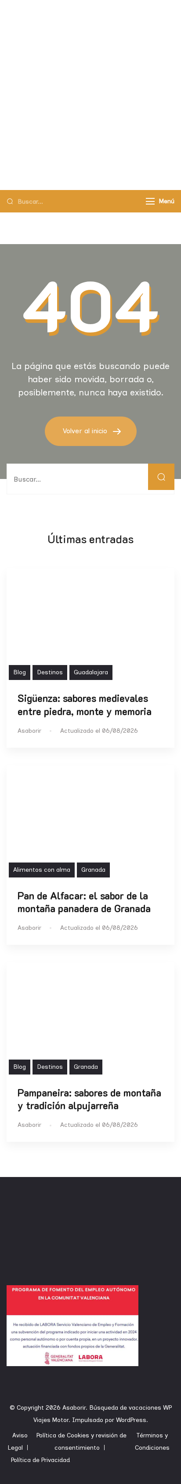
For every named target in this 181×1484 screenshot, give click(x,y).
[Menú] (150, 201)
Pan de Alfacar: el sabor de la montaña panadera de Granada (84, 902)
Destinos (50, 672)
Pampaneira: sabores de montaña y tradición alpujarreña (89, 1099)
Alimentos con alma (41, 870)
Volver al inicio (86, 431)
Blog (19, 672)
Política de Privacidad (40, 1460)
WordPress (131, 1420)
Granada (93, 870)
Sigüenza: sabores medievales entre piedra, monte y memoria (85, 704)
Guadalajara (91, 672)
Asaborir (74, 1407)
